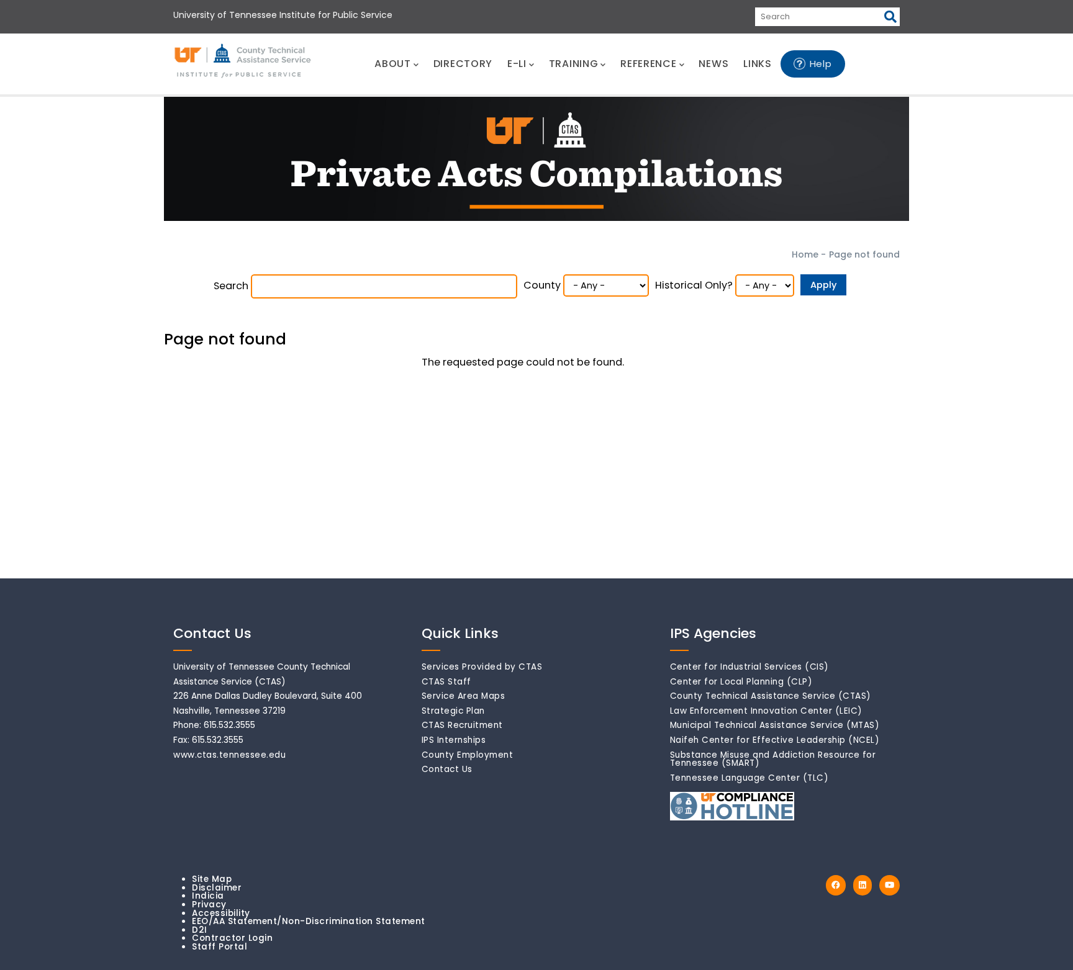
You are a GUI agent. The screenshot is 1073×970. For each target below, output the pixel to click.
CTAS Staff (446, 682)
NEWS (713, 63)
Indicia (208, 896)
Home (805, 254)
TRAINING (574, 63)
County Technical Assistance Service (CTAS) (770, 696)
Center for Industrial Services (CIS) (749, 667)
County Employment (468, 755)
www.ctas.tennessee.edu (229, 755)
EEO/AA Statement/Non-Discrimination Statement (308, 921)
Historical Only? (694, 285)
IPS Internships (454, 740)
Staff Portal (219, 947)
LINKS (757, 63)
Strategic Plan (453, 711)
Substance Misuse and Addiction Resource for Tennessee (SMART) (773, 759)
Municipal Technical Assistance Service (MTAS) (775, 725)
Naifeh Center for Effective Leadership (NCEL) (775, 740)
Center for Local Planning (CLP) (741, 682)
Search (231, 286)
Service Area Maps (463, 696)
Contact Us (447, 769)
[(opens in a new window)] (836, 885)
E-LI (517, 63)
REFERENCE (648, 63)
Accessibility (221, 913)
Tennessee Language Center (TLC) (749, 778)
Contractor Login (232, 938)
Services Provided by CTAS (482, 667)
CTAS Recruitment (462, 725)
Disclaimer (217, 888)
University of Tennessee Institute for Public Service (282, 15)
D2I (199, 930)
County (542, 285)
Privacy (209, 904)
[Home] (243, 61)
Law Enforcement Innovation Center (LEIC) (766, 711)
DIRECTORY (462, 63)
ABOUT (392, 63)
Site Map (212, 879)
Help (821, 63)
